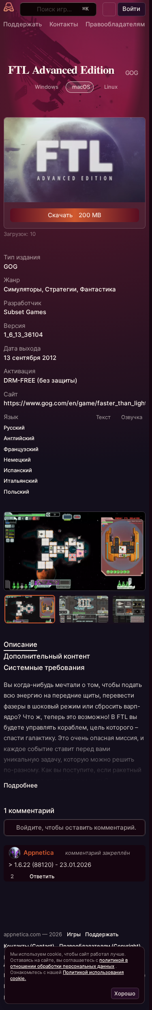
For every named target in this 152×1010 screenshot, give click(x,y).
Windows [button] (46, 86)
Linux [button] (111, 86)
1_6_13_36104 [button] (23, 334)
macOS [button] (81, 86)
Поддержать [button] (101, 934)
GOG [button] (10, 266)
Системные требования (44, 667)
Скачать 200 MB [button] (74, 215)
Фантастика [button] (98, 289)
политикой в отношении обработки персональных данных (69, 963)
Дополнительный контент (47, 656)
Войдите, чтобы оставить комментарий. (76, 827)
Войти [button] (131, 9)
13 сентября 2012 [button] (30, 358)
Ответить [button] (42, 876)
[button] (109, 9)
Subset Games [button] (25, 312)
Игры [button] (74, 934)
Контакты (63, 24)
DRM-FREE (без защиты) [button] (40, 380)
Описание (20, 644)
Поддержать (22, 24)
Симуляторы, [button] (23, 289)
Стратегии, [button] (61, 289)
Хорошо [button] (124, 993)
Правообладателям (115, 24)
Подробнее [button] (21, 785)
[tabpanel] (74, 735)
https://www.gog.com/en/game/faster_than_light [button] (75, 403)
